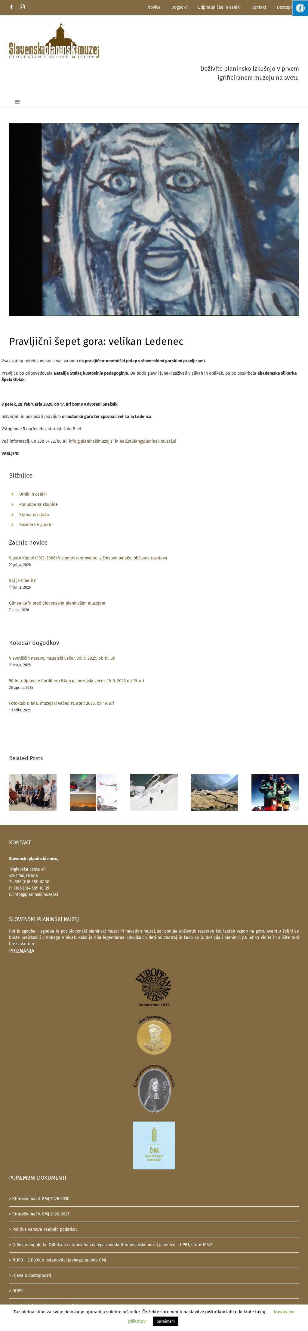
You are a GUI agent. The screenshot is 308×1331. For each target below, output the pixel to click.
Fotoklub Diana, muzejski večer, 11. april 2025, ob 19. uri (61, 703)
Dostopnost (288, 7)
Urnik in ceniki (33, 494)
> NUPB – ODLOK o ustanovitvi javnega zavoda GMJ (57, 1260)
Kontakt (258, 7)
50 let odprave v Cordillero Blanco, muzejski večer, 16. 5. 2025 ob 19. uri (76, 680)
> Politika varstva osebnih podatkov (43, 1229)
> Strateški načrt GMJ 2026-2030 (39, 1198)
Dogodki (179, 7)
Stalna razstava (34, 514)
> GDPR (16, 1290)
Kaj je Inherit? (22, 580)
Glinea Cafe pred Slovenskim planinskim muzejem (57, 603)
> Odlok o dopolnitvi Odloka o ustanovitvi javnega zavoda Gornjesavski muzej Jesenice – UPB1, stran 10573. (111, 1244)
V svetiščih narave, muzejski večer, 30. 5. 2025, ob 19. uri (62, 658)
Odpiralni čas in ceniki (219, 7)
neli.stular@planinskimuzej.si (148, 441)
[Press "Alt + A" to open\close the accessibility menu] (300, 8)
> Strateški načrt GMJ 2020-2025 (39, 1214)
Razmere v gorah (35, 524)
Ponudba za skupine (38, 504)
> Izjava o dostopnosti (30, 1275)
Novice (154, 7)
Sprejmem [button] (166, 1321)
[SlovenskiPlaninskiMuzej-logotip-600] (54, 24)
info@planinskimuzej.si (91, 441)
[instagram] (22, 7)
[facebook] (11, 7)
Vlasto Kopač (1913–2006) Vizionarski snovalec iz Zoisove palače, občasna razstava (88, 558)
